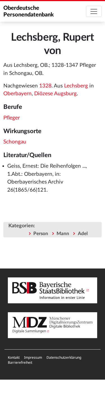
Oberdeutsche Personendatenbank (28, 11)
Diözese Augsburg (55, 93)
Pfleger (11, 118)
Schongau (14, 142)
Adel (83, 233)
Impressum (33, 357)
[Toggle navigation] (94, 11)
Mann (63, 233)
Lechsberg (76, 86)
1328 (45, 86)
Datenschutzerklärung (63, 357)
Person (40, 233)
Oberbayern (17, 93)
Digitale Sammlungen (29, 331)
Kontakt (14, 357)
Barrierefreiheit (20, 362)
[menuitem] (14, 357)
